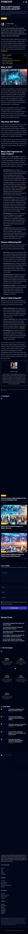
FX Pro (2, 872)
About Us (3, 893)
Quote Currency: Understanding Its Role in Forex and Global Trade (13, 499)
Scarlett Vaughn (10, 23)
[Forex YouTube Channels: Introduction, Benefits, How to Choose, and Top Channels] (4, 738)
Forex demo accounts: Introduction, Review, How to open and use (13, 632)
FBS (21, 658)
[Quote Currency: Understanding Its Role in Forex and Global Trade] (14, 447)
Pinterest (3, 910)
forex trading (15, 156)
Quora (2, 907)
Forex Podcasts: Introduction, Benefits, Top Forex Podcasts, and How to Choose (13, 636)
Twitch (2, 913)
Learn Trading (4, 882)
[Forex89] (6, 1)
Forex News (4, 883)
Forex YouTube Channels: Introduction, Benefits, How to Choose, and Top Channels (13, 640)
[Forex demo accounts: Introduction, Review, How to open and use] (4, 723)
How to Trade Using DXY (8, 63)
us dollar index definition (22, 389)
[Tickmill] (7, 674)
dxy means (9, 389)
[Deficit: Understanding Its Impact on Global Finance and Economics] (14, 543)
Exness (2, 868)
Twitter (3, 904)
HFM (2, 871)
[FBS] (21, 657)
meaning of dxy (14, 389)
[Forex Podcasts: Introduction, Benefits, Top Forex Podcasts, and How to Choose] (4, 731)
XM (2, 869)
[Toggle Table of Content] (24, 55)
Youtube (3, 911)
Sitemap (3, 886)
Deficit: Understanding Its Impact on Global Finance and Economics (12, 555)
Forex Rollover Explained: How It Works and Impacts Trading (13, 624)
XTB (19, 211)
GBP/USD (22, 328)
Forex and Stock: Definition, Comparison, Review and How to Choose (13, 628)
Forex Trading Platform (6, 885)
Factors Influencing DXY (8, 62)
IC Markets (3, 874)
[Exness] (7, 691)
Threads (3, 908)
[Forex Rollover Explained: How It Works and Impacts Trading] (4, 708)
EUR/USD (23, 188)
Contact (2, 898)
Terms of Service (5, 895)
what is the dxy (3, 390)
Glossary (3, 18)
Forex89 (3, 855)
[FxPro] (21, 668)
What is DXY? (5, 57)
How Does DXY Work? (7, 58)
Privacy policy (4, 896)
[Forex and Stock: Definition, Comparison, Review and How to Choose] (4, 716)
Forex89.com (4, 51)
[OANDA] (7, 650)
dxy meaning (4, 389)
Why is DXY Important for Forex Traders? (11, 60)
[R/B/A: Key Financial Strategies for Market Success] (14, 515)
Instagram (3, 905)
